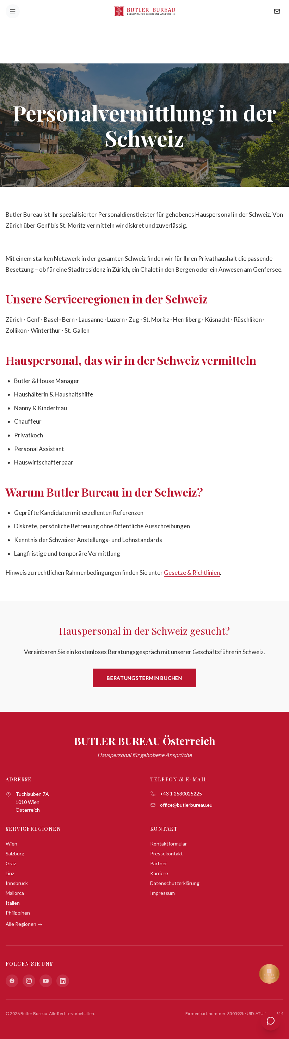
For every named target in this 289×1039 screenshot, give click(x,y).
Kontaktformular (168, 844)
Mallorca (15, 893)
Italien (13, 903)
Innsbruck (17, 883)
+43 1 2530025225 (181, 794)
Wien (11, 844)
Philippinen (18, 913)
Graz (11, 863)
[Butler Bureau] (144, 11)
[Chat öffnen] (271, 1021)
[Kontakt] (277, 11)
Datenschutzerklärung (174, 883)
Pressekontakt (166, 853)
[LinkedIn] (62, 981)
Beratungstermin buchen (144, 678)
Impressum (162, 893)
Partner (158, 863)
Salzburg (15, 853)
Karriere (159, 873)
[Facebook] (12, 981)
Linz (10, 873)
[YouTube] (45, 981)
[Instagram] (29, 981)
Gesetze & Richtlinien (192, 572)
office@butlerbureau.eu (186, 805)
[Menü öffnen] (13, 11)
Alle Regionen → (24, 924)
